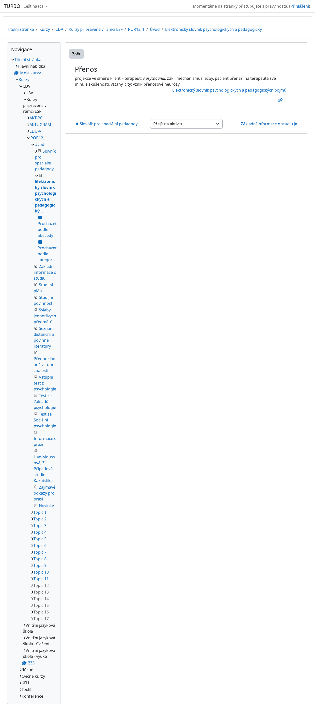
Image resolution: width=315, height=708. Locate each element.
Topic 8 (40, 559)
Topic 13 (41, 592)
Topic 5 (40, 539)
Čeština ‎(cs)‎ (34, 6)
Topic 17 (41, 618)
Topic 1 (40, 512)
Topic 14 (41, 598)
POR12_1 (136, 29)
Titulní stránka (20, 29)
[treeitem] (34, 378)
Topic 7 (40, 552)
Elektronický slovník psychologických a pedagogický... (215, 29)
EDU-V (35, 131)
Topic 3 (40, 525)
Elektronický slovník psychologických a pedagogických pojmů (229, 90)
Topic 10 (41, 572)
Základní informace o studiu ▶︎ (269, 124)
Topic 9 (40, 565)
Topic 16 (41, 612)
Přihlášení (299, 6)
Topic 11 (41, 578)
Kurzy (44, 29)
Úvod (155, 29)
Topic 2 (40, 519)
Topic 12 (41, 585)
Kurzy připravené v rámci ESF (96, 29)
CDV (59, 29)
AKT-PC (36, 118)
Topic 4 (40, 532)
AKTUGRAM (40, 124)
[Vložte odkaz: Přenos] (281, 100)
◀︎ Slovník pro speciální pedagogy (106, 124)
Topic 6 (40, 545)
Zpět (76, 54)
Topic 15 (41, 605)
